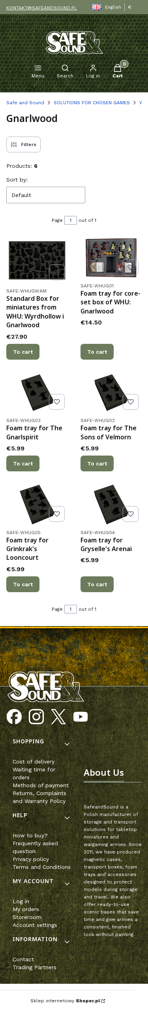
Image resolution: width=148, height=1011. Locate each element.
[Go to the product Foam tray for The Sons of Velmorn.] (111, 392)
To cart (23, 352)
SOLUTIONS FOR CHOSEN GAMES (92, 102)
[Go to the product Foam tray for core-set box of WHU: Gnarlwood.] (111, 257)
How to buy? (30, 835)
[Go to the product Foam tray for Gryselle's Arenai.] (111, 504)
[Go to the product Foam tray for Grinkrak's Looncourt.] (37, 504)
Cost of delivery (33, 761)
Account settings (35, 925)
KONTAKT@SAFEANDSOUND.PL (41, 8)
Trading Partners (34, 967)
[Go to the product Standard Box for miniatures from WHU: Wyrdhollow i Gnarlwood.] (37, 260)
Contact (23, 959)
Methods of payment (41, 785)
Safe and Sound (25, 102)
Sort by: (17, 179)
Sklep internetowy (65, 1000)
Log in (21, 901)
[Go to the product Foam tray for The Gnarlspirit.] (37, 392)
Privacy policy (31, 859)
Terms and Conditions (42, 867)
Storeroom (27, 917)
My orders (26, 909)
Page (57, 220)
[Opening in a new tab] (14, 717)
